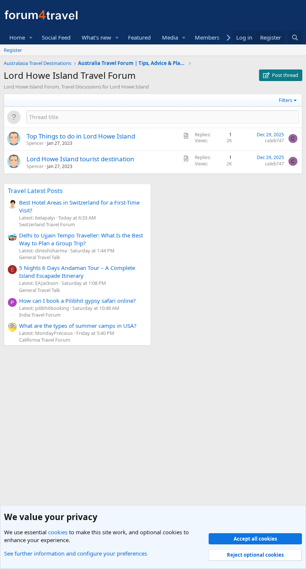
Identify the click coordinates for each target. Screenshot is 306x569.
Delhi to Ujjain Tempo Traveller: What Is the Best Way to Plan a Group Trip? (81, 239)
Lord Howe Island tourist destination (80, 159)
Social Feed (56, 37)
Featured (139, 37)
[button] (31, 37)
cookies (58, 532)
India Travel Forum (39, 314)
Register (13, 50)
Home (17, 37)
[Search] (295, 37)
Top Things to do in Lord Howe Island (80, 136)
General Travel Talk (39, 257)
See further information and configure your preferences (75, 553)
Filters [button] (285, 100)
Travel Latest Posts (35, 190)
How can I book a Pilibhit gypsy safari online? (77, 300)
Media (170, 37)
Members (207, 37)
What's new (96, 37)
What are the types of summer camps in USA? (78, 325)
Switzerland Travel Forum (47, 224)
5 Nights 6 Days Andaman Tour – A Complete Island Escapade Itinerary (77, 271)
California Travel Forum (44, 339)
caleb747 (274, 140)
